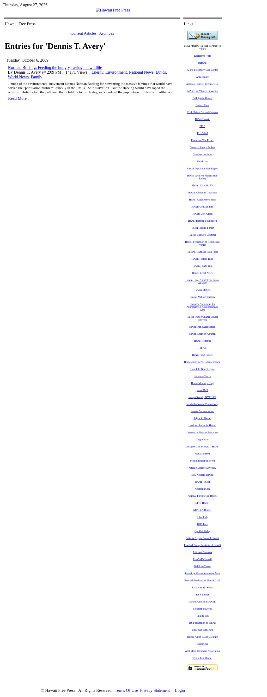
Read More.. (18, 98)
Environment (116, 72)
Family (36, 77)
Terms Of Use (126, 690)
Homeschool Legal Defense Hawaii (202, 362)
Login (180, 690)
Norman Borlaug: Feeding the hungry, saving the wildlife (55, 67)
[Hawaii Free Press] (113, 10)
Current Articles (83, 33)
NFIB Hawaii (202, 502)
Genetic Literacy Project (202, 147)
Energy (97, 72)
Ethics (161, 72)
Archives (106, 33)
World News (18, 77)
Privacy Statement (155, 690)
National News (141, 72)
